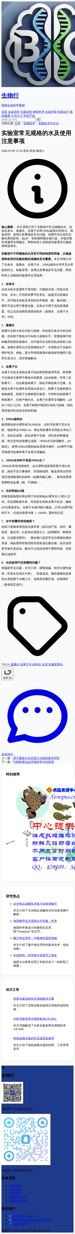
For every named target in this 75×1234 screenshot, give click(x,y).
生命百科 (14, 111)
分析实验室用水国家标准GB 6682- (35, 1018)
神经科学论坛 (18, 1197)
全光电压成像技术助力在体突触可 (35, 903)
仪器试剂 (26, 111)
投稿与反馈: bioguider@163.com (31, 1220)
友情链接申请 (21, 1223)
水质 (45, 664)
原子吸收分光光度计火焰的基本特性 (36, 758)
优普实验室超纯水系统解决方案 (33, 998)
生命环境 (51, 111)
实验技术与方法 (48, 123)
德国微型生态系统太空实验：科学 (35, 920)
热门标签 (15, 1185)
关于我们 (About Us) (24, 1216)
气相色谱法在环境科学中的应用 (33, 761)
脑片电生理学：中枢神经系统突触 (35, 938)
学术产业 (29, 115)
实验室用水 (55, 664)
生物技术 (17, 115)
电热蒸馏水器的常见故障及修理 (33, 1038)
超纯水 (37, 664)
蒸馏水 (15, 664)
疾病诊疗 (63, 111)
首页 (4, 111)
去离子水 (26, 664)
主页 (17, 123)
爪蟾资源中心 (18, 1200)
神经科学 (38, 111)
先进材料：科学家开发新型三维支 (35, 955)
